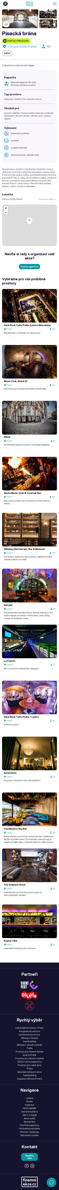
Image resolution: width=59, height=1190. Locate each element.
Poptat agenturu (29, 266)
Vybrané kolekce (29, 1111)
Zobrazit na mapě (46, 199)
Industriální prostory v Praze (29, 1027)
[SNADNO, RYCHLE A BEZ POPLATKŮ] (29, 4)
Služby (29, 1101)
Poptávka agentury (29, 1125)
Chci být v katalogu (29, 1131)
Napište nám (29, 1157)
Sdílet (7, 53)
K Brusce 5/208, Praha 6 (22, 47)
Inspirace (29, 1104)
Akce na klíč (29, 1118)
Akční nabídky (29, 1108)
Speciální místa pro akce (29, 1071)
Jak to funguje (29, 1114)
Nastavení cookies (29, 1135)
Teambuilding (29, 1075)
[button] (29, 221)
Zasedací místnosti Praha (29, 1078)
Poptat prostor (17, 40)
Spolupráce (29, 1121)
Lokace (29, 1098)
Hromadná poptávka (29, 1128)
